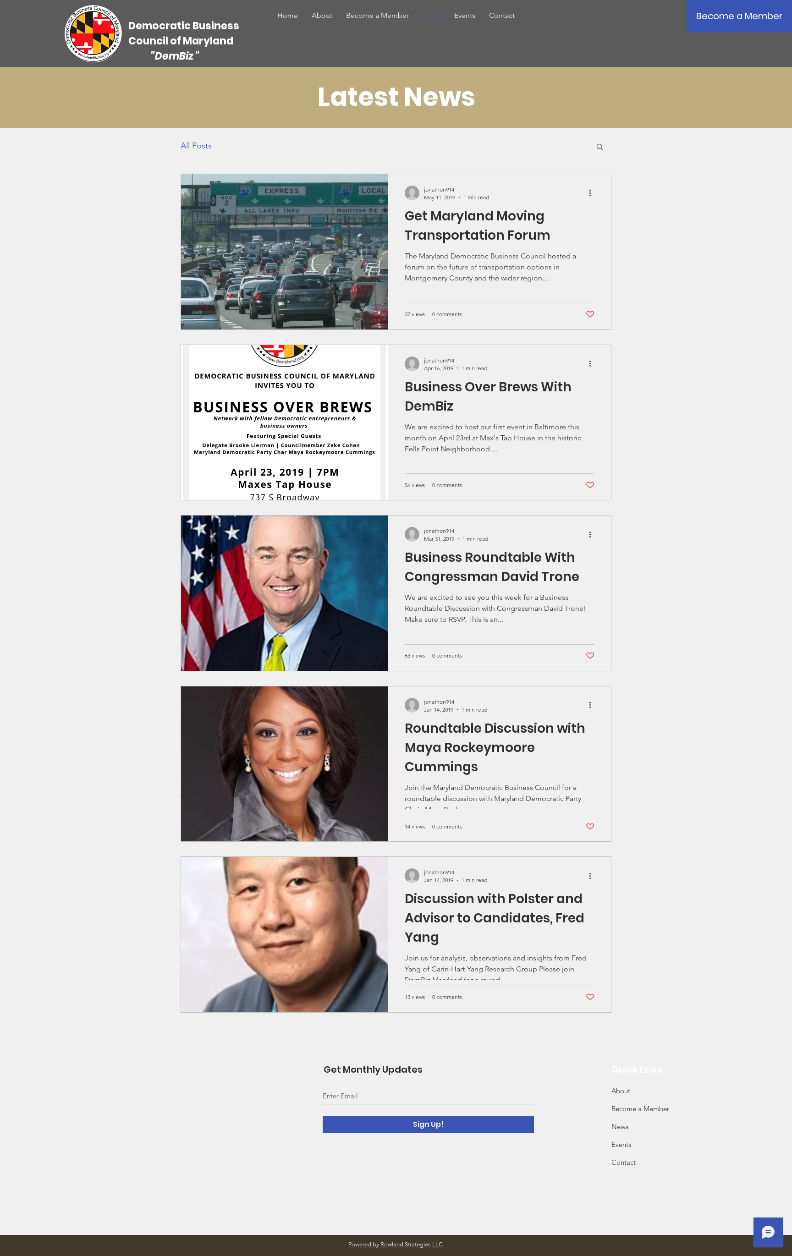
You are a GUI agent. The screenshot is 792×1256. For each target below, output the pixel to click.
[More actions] (593, 192)
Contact (623, 1162)
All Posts (196, 146)
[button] (599, 147)
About (620, 1090)
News (619, 1126)
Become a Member (640, 1108)
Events (621, 1144)
